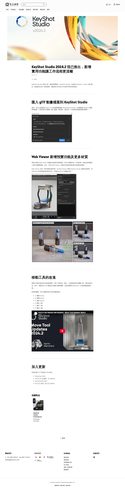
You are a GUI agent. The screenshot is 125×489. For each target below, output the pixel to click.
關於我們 (66, 457)
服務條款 (57, 485)
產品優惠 (21, 9)
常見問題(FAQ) (68, 462)
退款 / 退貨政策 (68, 467)
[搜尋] (44, 4)
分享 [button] (35, 79)
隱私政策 (62, 485)
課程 (48, 9)
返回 (63, 438)
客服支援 (42, 9)
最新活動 (35, 9)
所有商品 (13, 9)
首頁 (7, 9)
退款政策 (68, 485)
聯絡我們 (66, 469)
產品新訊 (28, 9)
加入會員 (66, 465)
